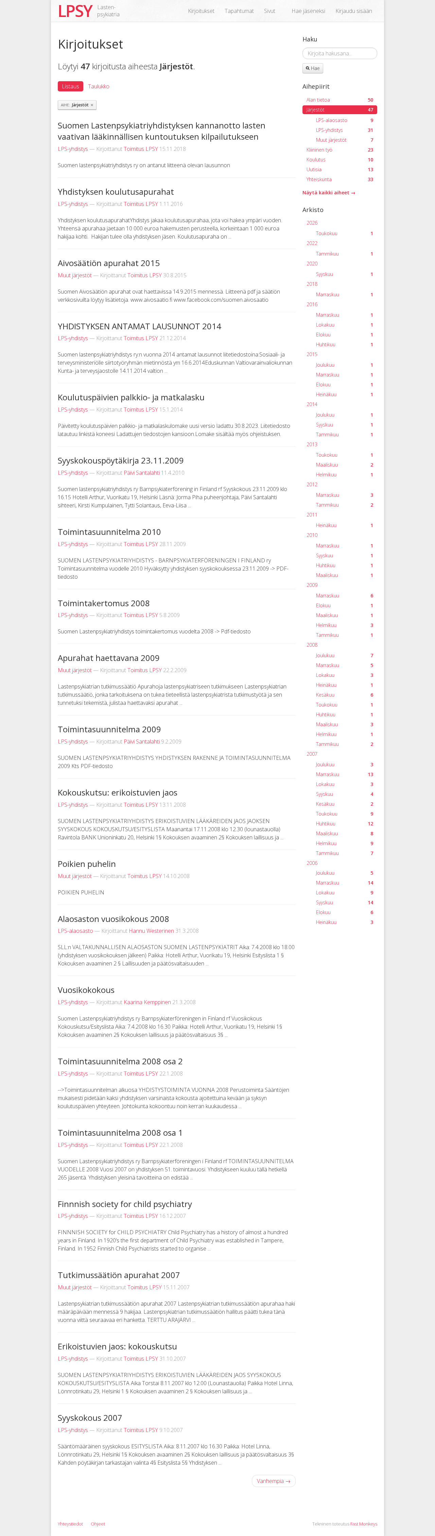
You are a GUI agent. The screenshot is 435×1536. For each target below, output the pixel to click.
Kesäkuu (344, 695)
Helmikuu (344, 474)
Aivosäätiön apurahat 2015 (109, 262)
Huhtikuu (344, 344)
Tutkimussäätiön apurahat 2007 (119, 1274)
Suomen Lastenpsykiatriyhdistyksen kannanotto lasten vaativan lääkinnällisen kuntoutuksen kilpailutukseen (161, 131)
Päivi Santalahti (142, 472)
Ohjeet (98, 1524)
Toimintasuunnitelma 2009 (109, 729)
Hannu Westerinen (151, 931)
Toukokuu (344, 233)
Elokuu (344, 334)
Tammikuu (344, 253)
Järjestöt (340, 109)
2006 (312, 863)
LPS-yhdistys (73, 149)
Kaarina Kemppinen (147, 1002)
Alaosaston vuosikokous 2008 (113, 918)
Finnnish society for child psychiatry (125, 1203)
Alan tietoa (340, 100)
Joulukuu (344, 365)
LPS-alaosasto (75, 931)
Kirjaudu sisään (353, 11)
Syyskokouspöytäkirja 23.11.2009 (121, 460)
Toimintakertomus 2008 (104, 603)
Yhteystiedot (70, 1524)
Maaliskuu (344, 464)
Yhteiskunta (340, 179)
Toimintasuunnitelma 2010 (109, 531)
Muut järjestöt (75, 275)
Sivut (269, 11)
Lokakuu (344, 324)
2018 (312, 284)
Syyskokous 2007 (90, 1417)
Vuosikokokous (86, 989)
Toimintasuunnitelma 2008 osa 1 (120, 1132)
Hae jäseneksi (308, 11)
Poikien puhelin (87, 863)
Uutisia (340, 169)
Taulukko (98, 86)
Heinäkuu (344, 394)
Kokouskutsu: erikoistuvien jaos (117, 792)
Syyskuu (344, 274)
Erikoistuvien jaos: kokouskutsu (117, 1346)
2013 (312, 444)
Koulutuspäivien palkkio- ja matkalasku (131, 397)
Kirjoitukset (201, 11)
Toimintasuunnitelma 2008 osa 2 (120, 1061)
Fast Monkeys (363, 1524)
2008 (312, 645)
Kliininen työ (340, 149)
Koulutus (340, 159)
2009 (312, 585)
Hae (315, 68)
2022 (312, 243)
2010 (312, 535)
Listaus (70, 86)
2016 (312, 304)
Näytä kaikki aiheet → (328, 192)
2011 (312, 514)
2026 (312, 223)
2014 (312, 404)
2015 (312, 354)
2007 (312, 754)
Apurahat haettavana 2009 (109, 657)
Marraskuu (344, 294)
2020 (312, 263)
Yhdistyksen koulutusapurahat (116, 191)
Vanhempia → (274, 1481)
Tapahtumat (239, 11)
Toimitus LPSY (141, 149)
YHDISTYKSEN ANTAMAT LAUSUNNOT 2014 (139, 326)
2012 (312, 484)
